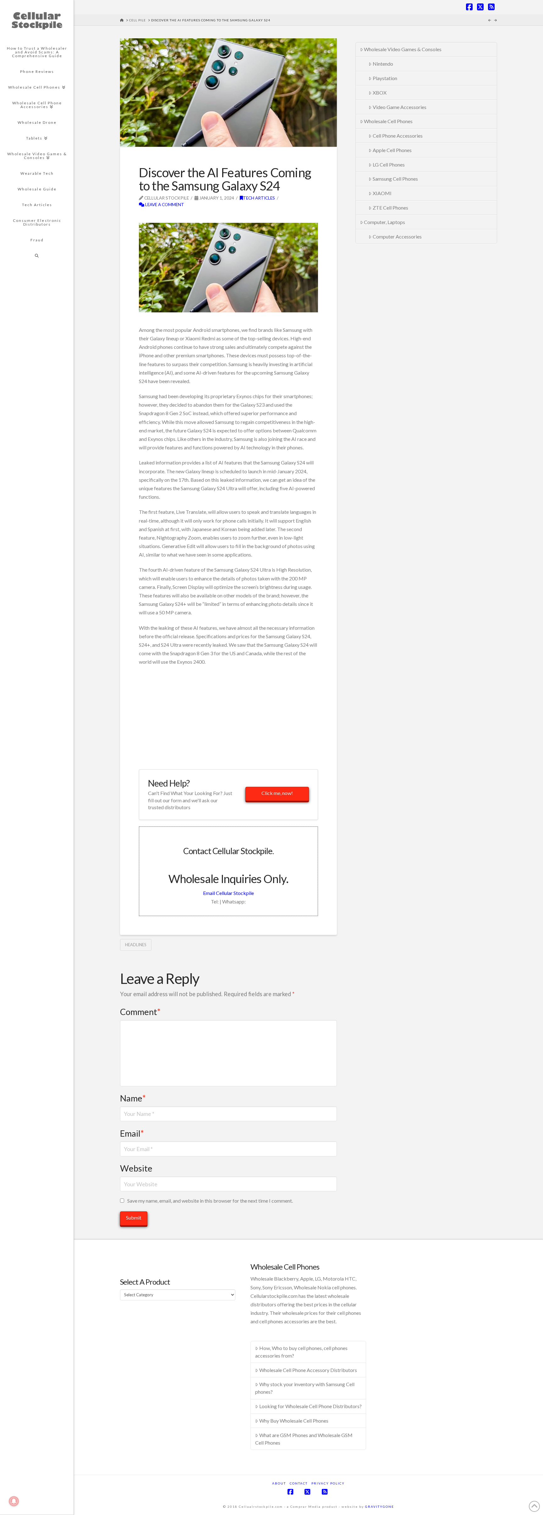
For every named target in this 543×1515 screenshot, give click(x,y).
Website (136, 1168)
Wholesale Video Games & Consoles (403, 49)
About (279, 1483)
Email (132, 1133)
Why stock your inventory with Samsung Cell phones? (304, 1388)
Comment (140, 1012)
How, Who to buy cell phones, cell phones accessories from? (301, 1352)
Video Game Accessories (399, 107)
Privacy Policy (328, 1483)
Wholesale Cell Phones (388, 121)
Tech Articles (259, 197)
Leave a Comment (164, 204)
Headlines (135, 944)
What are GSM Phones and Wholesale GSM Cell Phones (304, 1439)
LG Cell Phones (389, 164)
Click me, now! (277, 793)
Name (133, 1098)
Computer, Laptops (384, 222)
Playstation (385, 78)
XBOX (380, 93)
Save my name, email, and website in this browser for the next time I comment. (210, 1201)
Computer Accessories (397, 236)
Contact (299, 1483)
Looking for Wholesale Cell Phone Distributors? (310, 1406)
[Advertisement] (212, 218)
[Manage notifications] (14, 1501)
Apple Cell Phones (392, 150)
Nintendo (383, 64)
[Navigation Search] (37, 256)
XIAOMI (382, 193)
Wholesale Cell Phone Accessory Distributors (308, 1370)
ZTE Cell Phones (390, 208)
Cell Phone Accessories (398, 136)
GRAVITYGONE (379, 1506)
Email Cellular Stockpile (228, 893)
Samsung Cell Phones (395, 179)
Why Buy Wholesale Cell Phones (293, 1421)
